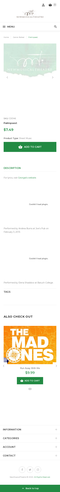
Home (6, 37)
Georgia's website (27, 177)
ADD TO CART (33, 147)
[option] (30, 69)
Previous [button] (7, 77)
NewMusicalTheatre (18, 477)
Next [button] (52, 77)
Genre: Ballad (18, 37)
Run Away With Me (30, 368)
